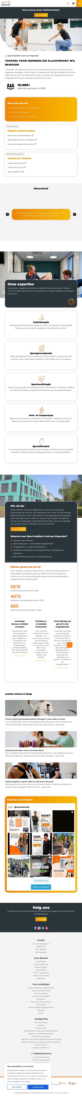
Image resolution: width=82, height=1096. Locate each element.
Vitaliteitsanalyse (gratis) (41, 1060)
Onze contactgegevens (41, 944)
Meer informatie (41, 15)
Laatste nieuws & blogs (18, 694)
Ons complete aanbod (41, 1057)
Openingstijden (41, 952)
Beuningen (41, 999)
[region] (27, 1077)
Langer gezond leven (16, 163)
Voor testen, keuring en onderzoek (21, 117)
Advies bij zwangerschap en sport (21, 144)
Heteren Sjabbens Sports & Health (41, 1007)
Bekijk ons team (18, 529)
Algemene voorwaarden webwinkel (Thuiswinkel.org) (41, 1039)
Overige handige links (41, 1047)
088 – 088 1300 (41, 949)
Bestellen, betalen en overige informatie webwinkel (41, 1042)
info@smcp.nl (41, 946)
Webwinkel (41, 978)
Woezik (41, 1013)
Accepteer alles (37, 1087)
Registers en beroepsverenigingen (41, 1033)
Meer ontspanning (15, 172)
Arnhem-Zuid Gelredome (41, 996)
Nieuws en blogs (41, 1022)
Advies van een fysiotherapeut (19, 136)
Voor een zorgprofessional (18, 112)
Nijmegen (41, 1010)
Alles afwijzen (17, 1087)
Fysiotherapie (41, 961)
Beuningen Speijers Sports (41, 1002)
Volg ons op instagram (20, 799)
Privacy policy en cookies (41, 1036)
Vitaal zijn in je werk (16, 167)
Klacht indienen (41, 1045)
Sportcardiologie (41, 967)
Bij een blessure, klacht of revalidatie (22, 108)
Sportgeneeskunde (41, 964)
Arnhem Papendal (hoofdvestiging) (41, 988)
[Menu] (73, 3)
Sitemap (65, 1093)
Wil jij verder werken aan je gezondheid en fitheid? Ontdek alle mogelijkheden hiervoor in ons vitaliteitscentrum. (41, 214)
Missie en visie (41, 1028)
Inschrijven (41, 919)
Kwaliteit (41, 1025)
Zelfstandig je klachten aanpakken (21, 140)
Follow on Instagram (41, 887)
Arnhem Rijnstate (41, 993)
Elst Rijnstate (41, 1005)
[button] (67, 3)
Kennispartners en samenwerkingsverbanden (41, 1031)
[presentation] (10, 645)
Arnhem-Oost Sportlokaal (41, 990)
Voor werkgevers (41, 1063)
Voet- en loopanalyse (41, 973)
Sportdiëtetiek (41, 970)
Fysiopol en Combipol (41, 975)
